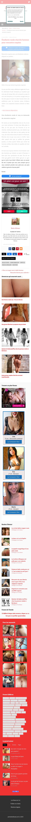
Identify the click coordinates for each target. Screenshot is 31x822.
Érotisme (17, 736)
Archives (14, 745)
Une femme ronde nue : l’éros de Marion (12, 299)
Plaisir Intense (7, 714)
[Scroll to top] (28, 819)
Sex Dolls (24, 731)
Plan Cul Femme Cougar (9, 717)
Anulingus (6, 698)
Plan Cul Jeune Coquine (9, 721)
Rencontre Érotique (8, 731)
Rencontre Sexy (7, 728)
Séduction (11, 736)
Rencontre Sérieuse (18, 728)
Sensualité (17, 731)
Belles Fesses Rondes (9, 258)
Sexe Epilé (15, 265)
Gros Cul (22, 262)
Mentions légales (15, 807)
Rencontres (17, 726)
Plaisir (23, 712)
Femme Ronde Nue (14, 262)
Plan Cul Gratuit (20, 719)
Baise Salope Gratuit (21, 698)
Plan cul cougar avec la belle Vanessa (13, 270)
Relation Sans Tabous (8, 724)
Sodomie (5, 736)
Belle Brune (14, 700)
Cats (9, 745)
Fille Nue (15, 710)
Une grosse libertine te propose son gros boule (14, 324)
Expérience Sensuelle (8, 705)
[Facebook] (10, 248)
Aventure (12, 698)
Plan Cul (14, 714)
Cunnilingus (6, 702)
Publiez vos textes (15, 803)
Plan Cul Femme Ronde (9, 719)
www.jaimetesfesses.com (9, 244)
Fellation (24, 705)
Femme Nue (17, 707)
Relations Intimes (19, 724)
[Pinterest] (17, 248)
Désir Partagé (23, 702)
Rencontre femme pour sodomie (19, 272)
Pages (19, 745)
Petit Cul (18, 712)
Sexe (4, 733)
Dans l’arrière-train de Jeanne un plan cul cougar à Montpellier (19, 766)
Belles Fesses (5, 262)
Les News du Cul (15, 800)
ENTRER (10, 21)
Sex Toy (21, 733)
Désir (17, 702)
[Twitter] (13, 248)
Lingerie (13, 712)
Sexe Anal (9, 733)
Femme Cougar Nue (8, 707)
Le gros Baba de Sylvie (17, 756)
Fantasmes (18, 705)
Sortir (21, 21)
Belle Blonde (6, 700)
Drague (13, 702)
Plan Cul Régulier (6, 265)
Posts (5, 745)
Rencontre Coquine (8, 726)
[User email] (21, 248)
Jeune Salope (6, 712)
